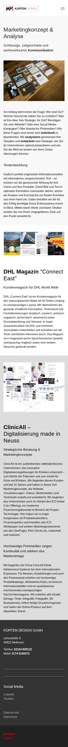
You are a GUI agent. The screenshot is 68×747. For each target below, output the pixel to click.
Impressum (10, 716)
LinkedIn (8, 694)
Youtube (8, 698)
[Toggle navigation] (63, 8)
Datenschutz (11, 712)
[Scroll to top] (60, 739)
